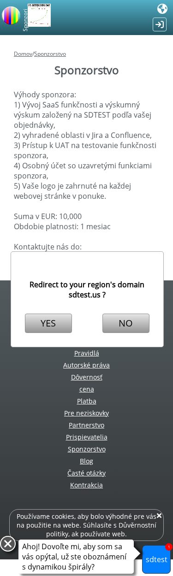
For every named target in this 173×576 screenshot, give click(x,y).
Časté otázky (86, 473)
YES (48, 323)
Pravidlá (86, 353)
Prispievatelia (86, 437)
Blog (86, 461)
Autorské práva (86, 365)
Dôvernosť (86, 377)
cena (86, 389)
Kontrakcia (86, 485)
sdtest (158, 554)
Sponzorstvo (50, 54)
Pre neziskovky (86, 413)
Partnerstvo (86, 425)
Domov (23, 54)
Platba (86, 401)
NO (126, 323)
